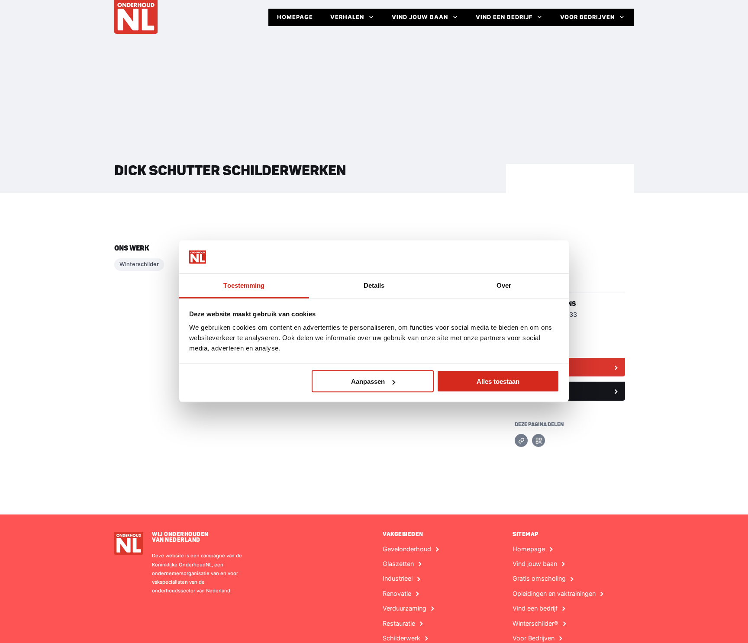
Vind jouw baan (420, 17)
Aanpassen (368, 381)
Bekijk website (541, 366)
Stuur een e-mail (544, 390)
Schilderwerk (401, 638)
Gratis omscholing (539, 578)
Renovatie (397, 594)
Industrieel (398, 578)
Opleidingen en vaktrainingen (554, 594)
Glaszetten (398, 564)
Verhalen (347, 17)
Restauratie (399, 623)
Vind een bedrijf (504, 17)
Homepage (295, 17)
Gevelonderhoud (407, 549)
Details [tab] (374, 285)
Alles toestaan (498, 381)
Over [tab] (504, 285)
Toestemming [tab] (243, 285)
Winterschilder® (535, 623)
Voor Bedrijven (587, 17)
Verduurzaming (404, 608)
